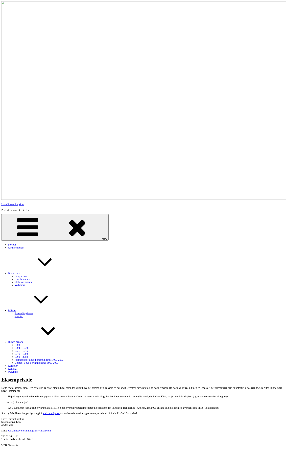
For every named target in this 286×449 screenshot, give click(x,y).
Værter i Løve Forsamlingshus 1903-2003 (36, 362)
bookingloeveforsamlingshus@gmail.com (29, 430)
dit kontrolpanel (51, 413)
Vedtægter (20, 285)
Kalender (13, 365)
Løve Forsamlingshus (12, 204)
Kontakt (12, 368)
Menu (104, 239)
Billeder (12, 310)
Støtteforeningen (23, 282)
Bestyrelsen (14, 273)
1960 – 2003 (21, 356)
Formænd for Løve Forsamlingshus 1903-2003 (39, 359)
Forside (12, 244)
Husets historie (15, 341)
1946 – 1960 (21, 353)
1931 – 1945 (21, 350)
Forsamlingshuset (24, 313)
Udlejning (13, 371)
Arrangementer (16, 247)
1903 (17, 344)
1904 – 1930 (21, 347)
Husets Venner (22, 279)
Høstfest (19, 316)
